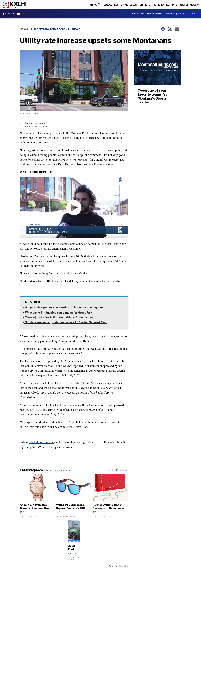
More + (193, 13)
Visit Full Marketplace (117, 470)
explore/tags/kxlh (10, 14)
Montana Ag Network (176, 13)
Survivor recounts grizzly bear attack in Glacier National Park (65, 323)
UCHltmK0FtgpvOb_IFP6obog (19, 14)
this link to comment (41, 442)
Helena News (137, 13)
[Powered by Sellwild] (123, 566)
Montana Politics (155, 13)
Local (107, 4)
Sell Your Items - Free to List (57, 471)
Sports (150, 4)
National (121, 4)
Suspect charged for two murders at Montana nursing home (64, 308)
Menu (94, 4)
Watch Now (188, 4)
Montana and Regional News (57, 29)
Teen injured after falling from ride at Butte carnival (59, 318)
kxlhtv (5, 14)
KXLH (14, 14)
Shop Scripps (167, 4)
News (24, 29)
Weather (136, 4)
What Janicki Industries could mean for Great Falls (58, 313)
